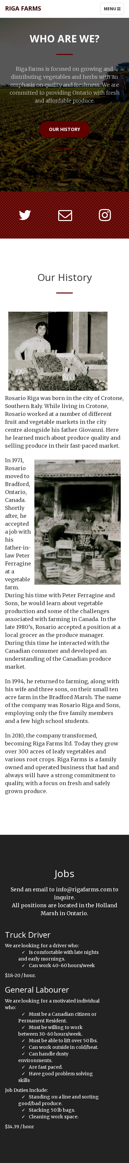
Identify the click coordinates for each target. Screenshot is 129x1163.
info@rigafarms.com (84, 889)
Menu (114, 10)
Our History (64, 129)
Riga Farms (23, 8)
